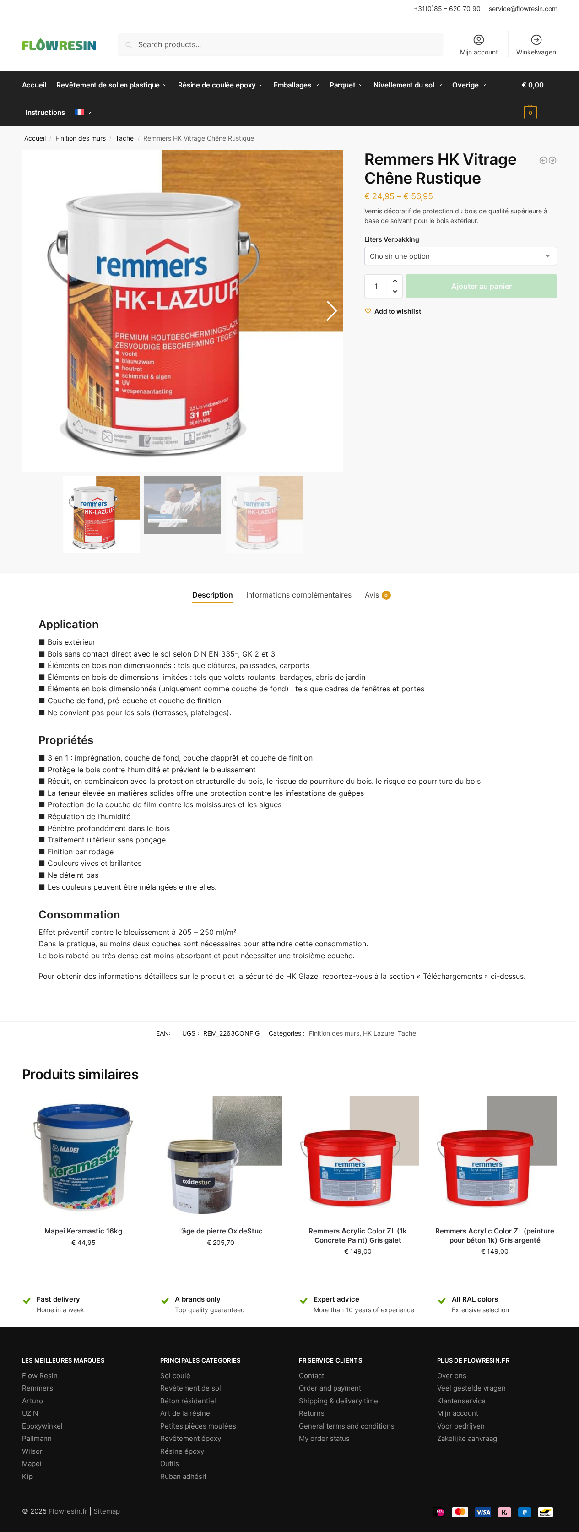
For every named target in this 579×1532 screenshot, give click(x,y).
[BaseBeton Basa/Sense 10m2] (552, 160)
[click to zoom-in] (182, 311)
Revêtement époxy (190, 1438)
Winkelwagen (536, 52)
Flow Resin (40, 1375)
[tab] (212, 595)
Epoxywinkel (42, 1426)
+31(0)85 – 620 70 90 (447, 8)
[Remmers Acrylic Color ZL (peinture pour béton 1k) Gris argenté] (495, 1158)
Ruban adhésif (183, 1476)
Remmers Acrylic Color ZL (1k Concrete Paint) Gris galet (357, 1235)
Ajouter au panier (481, 286)
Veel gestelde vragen (471, 1388)
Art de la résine (185, 1413)
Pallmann (37, 1438)
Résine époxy (182, 1451)
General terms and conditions (347, 1426)
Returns (312, 1413)
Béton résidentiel (188, 1400)
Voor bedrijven (461, 1426)
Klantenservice (461, 1400)
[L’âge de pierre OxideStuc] (220, 1158)
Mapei (32, 1463)
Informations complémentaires (299, 594)
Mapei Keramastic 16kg (83, 1231)
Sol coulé (175, 1375)
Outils (169, 1463)
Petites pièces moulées (198, 1426)
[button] (332, 311)
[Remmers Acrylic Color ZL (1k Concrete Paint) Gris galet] (358, 1158)
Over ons (451, 1375)
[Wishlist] (131, 1110)
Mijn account (479, 52)
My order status (324, 1438)
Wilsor (32, 1451)
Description (212, 594)
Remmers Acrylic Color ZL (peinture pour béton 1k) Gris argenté (494, 1235)
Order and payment (330, 1388)
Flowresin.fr (68, 1511)
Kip (27, 1476)
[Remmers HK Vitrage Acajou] (543, 160)
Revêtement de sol (190, 1388)
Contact (311, 1375)
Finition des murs (80, 138)
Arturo (32, 1400)
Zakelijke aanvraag (467, 1438)
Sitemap (106, 1511)
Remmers (37, 1388)
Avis (376, 594)
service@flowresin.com (523, 8)
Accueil (35, 138)
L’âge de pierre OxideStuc (220, 1231)
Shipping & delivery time (338, 1400)
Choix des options (220, 1262)
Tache (124, 138)
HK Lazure (378, 1033)
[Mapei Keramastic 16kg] (84, 1158)
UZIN (30, 1413)
